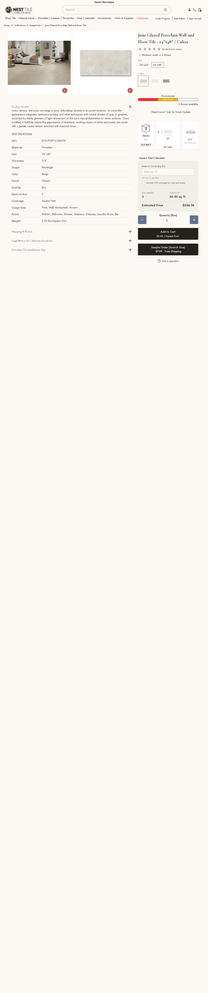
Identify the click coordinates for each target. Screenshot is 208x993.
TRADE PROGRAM (104, 2)
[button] (39, 62)
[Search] (165, 9)
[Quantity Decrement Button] (142, 219)
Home (7, 25)
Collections (19, 25)
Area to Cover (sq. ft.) (153, 166)
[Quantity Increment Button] (194, 219)
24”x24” (144, 65)
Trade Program (162, 18)
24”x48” (157, 65)
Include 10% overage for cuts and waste (165, 182)
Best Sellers (179, 18)
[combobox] (113, 10)
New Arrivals (195, 18)
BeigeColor (35, 25)
